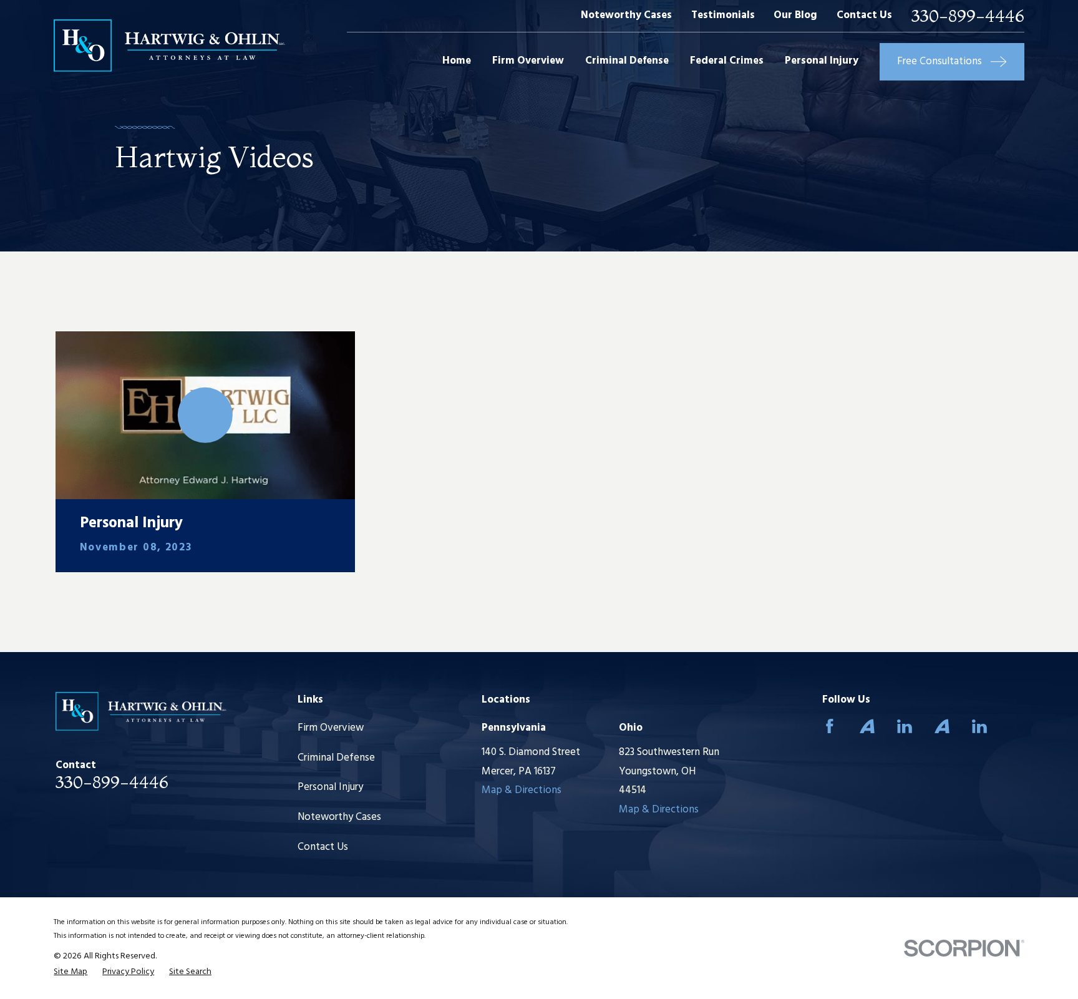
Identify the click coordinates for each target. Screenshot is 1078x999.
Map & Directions (521, 790)
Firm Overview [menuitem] (528, 60)
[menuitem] (70, 972)
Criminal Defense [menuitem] (627, 60)
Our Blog (795, 15)
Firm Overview (331, 727)
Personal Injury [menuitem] (821, 60)
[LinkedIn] (904, 726)
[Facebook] (829, 726)
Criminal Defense (336, 757)
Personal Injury (330, 787)
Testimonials (723, 15)
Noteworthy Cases (626, 15)
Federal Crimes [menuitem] (727, 60)
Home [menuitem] (456, 60)
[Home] (169, 45)
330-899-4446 (967, 15)
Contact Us (864, 15)
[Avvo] (867, 726)
